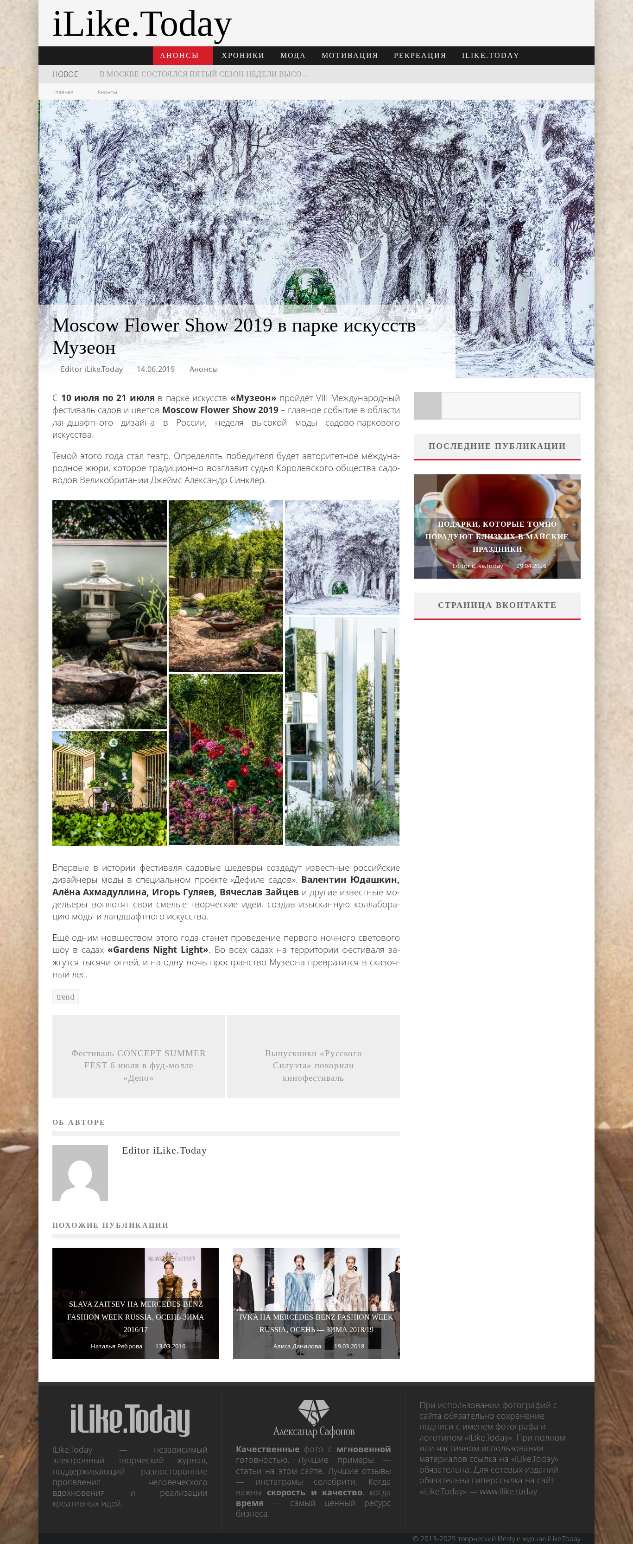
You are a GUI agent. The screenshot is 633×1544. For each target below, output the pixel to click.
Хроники (243, 55)
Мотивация (350, 55)
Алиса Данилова (297, 1346)
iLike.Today (491, 55)
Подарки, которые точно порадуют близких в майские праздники (497, 536)
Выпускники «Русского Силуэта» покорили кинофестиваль (313, 1065)
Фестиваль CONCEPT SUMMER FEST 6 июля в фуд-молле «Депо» (138, 1065)
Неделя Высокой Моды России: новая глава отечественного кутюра (247, 74)
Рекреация (420, 55)
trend (66, 997)
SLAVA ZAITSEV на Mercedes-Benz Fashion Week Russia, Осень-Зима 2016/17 (135, 1316)
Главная (62, 92)
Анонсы (179, 55)
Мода (293, 55)
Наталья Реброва (117, 1346)
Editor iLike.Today (92, 369)
